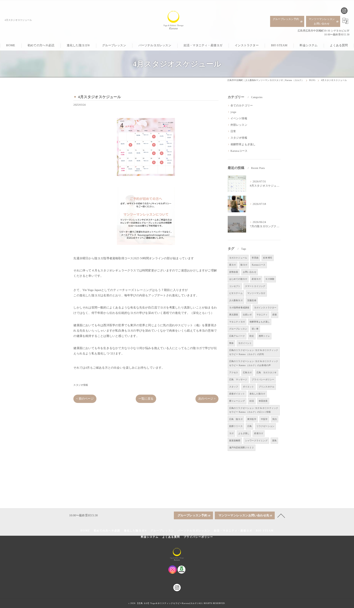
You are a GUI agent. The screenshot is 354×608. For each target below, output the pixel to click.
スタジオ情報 (80, 385)
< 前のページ (84, 398)
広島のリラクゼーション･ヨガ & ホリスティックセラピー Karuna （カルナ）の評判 (253, 352)
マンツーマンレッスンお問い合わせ (322, 21)
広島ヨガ (247, 372)
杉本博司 (267, 258)
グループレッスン (238, 329)
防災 (251, 336)
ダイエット (248, 386)
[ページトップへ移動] (281, 515)
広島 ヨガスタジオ (266, 372)
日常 (233, 131)
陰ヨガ (243, 265)
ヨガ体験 (269, 279)
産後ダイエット (237, 393)
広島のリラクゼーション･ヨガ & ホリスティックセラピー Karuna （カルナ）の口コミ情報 (253, 410)
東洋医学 (251, 419)
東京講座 (233, 314)
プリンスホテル (266, 386)
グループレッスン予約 (286, 19)
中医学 (264, 419)
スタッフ (233, 386)
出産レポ (247, 314)
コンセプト (234, 286)
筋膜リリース (236, 426)
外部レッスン (238, 124)
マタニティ (262, 314)
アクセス (233, 372)
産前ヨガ (256, 279)
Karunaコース (239, 150)
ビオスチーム (236, 293)
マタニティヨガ (237, 322)
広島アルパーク (237, 336)
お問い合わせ (249, 272)
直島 (274, 440)
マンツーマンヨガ (256, 293)
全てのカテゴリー (241, 105)
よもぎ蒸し (243, 433)
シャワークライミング (256, 440)
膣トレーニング (237, 401)
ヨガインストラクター (265, 307)
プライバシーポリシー (263, 379)
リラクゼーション (265, 426)
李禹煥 (255, 258)
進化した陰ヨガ (257, 393)
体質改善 (263, 401)
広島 (249, 426)
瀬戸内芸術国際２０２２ (241, 447)
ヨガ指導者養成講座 (239, 307)
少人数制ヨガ (236, 300)
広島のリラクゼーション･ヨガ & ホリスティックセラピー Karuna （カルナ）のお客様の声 (253, 363)
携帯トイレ (264, 336)
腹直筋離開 (234, 440)
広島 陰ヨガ (236, 419)
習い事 (255, 329)
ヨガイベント (245, 343)
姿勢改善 (233, 272)
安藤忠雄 (251, 300)
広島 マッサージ (238, 379)
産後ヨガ (258, 433)
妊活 (251, 401)
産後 (274, 314)
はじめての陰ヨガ (238, 279)
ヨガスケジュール (238, 258)
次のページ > (207, 398)
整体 (231, 343)
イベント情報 (238, 118)
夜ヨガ (232, 265)
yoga (233, 111)
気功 (274, 419)
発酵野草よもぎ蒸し (243, 144)
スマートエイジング (255, 286)
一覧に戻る (145, 398)
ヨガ (231, 433)
